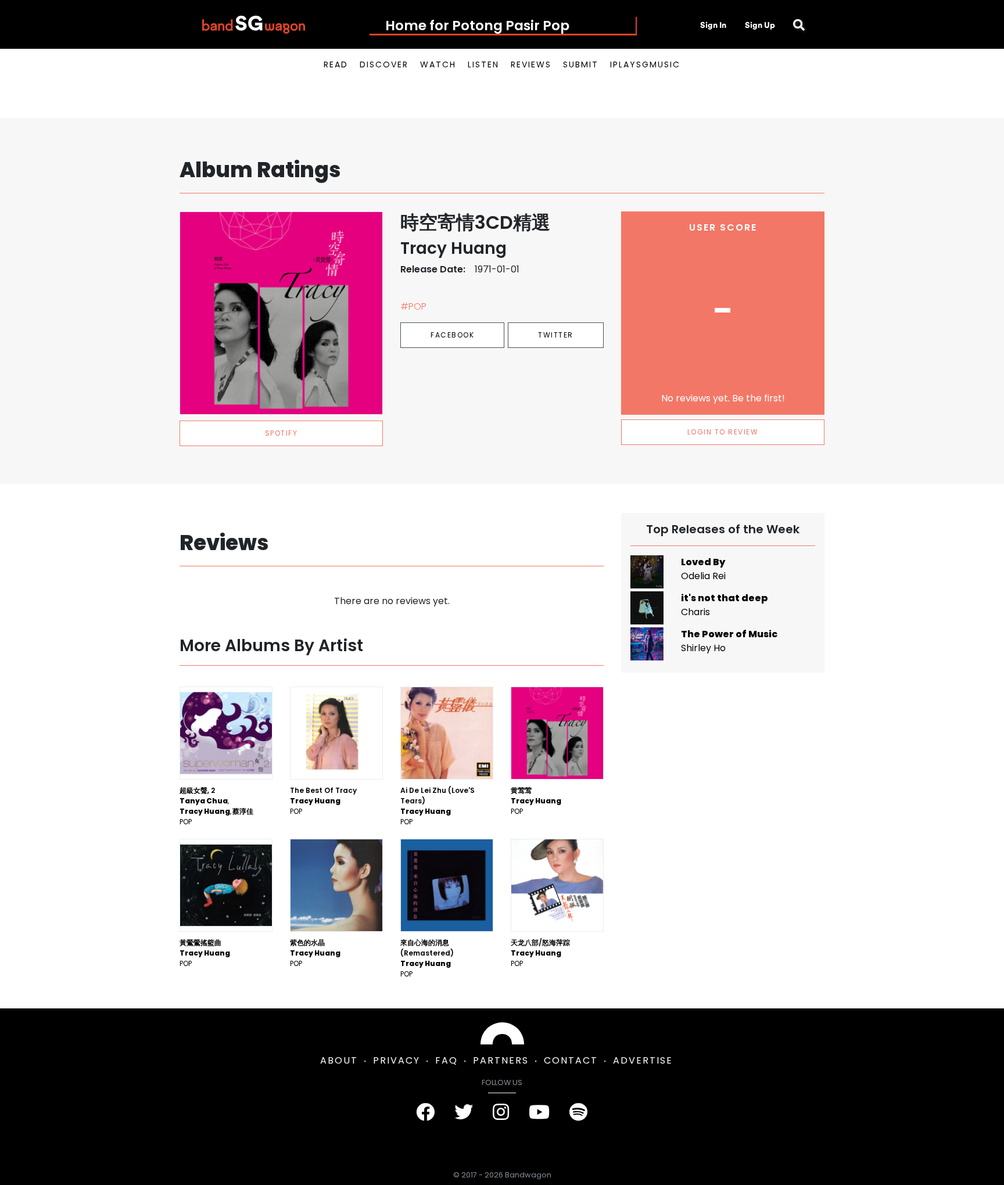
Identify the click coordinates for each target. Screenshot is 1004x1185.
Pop (186, 822)
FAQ (446, 1060)
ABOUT (339, 1060)
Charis (695, 612)
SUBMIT (580, 64)
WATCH (438, 64)
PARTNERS (501, 1060)
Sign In (713, 25)
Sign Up (760, 25)
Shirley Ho (703, 648)
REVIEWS (531, 64)
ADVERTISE (643, 1060)
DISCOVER (384, 64)
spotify (281, 433)
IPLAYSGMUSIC (645, 64)
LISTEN (483, 64)
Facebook (452, 335)
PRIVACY (396, 1060)
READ (336, 64)
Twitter (555, 335)
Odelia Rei (703, 576)
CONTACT (571, 1060)
